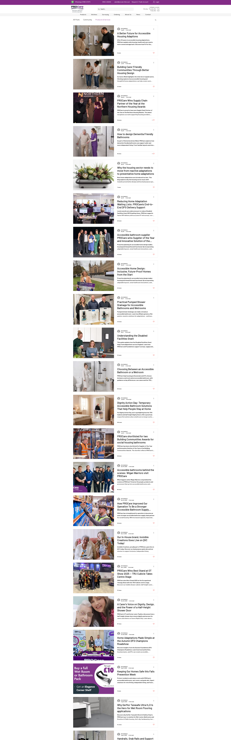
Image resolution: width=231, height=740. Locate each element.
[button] (155, 20)
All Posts (76, 20)
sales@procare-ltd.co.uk (122, 2)
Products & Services (102, 20)
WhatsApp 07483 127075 (82, 2)
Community (87, 20)
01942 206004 (106, 2)
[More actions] (154, 29)
